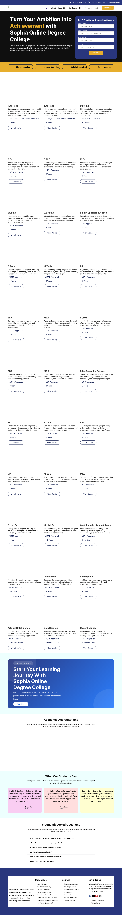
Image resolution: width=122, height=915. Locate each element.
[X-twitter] (93, 896)
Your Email (82, 37)
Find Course (73, 8)
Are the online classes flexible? (41, 852)
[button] (61, 838)
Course (80, 44)
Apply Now (21, 704)
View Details (16, 128)
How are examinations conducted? (42, 861)
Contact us (88, 8)
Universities (62, 8)
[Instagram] (100, 896)
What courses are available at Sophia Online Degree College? (52, 838)
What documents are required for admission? (46, 857)
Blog (80, 8)
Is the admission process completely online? (46, 843)
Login (96, 8)
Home (47, 8)
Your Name (82, 24)
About (53, 8)
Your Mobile (82, 31)
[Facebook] (90, 896)
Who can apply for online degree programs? (45, 847)
